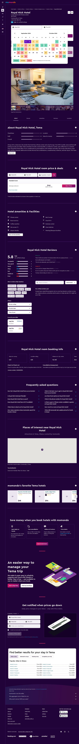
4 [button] (33, 41)
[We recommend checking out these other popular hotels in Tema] (76, 486)
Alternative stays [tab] (24, 656)
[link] (42, 543)
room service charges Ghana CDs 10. (46, 268)
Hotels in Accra (13, 664)
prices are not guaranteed (41, 689)
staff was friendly (22, 285)
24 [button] (29, 52)
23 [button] (26, 52)
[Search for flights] (3, 7)
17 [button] (29, 49)
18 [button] (33, 49)
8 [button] (22, 45)
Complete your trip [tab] (47, 656)
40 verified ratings (22, 22)
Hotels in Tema (49, 9)
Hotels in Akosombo (47, 666)
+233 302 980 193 (16, 20)
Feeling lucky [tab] (35, 656)
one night (27, 289)
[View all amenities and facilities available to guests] (76, 212)
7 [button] (18, 45)
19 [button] (37, 49)
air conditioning (12, 289)
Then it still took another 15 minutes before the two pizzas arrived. (54, 257)
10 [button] (29, 45)
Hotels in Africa (21, 9)
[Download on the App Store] (63, 715)
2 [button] (60, 41)
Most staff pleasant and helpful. (45, 260)
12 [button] (37, 45)
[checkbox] (15, 322)
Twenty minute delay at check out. (46, 272)
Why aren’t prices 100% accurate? (18, 699)
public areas (11, 296)
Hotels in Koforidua (47, 675)
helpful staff (21, 289)
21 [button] (18, 52)
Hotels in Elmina (46, 673)
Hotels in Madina (14, 675)
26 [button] (37, 52)
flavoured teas (19, 296)
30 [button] (26, 56)
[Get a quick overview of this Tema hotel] (76, 128)
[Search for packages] (3, 16)
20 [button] (15, 52)
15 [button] (22, 49)
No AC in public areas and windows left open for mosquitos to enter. (54, 270)
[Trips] (3, 24)
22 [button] (22, 52)
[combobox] (25, 617)
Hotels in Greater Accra (39, 9)
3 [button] (29, 41)
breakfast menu (12, 285)
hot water (18, 292)
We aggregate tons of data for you (19, 696)
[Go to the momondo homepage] (11, 2)
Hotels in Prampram (14, 673)
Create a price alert (65, 533)
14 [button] (18, 49)
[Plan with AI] (3, 19)
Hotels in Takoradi (47, 668)
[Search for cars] (3, 13)
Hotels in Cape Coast (48, 670)
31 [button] (64, 56)
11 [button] (33, 45)
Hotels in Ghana (29, 9)
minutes (24, 292)
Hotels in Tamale (14, 668)
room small (11, 292)
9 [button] (60, 45)
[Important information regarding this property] (76, 349)
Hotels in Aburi (13, 666)
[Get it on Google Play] (63, 712)
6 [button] (14, 45)
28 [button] (18, 56)
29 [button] (22, 56)
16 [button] (25, 49)
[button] (2, 2)
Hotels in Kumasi (47, 664)
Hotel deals (13, 9)
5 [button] (45, 45)
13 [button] (14, 49)
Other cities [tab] (14, 656)
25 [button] (33, 52)
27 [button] (14, 56)
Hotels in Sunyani (14, 670)
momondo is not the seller (16, 693)
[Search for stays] (3, 10)
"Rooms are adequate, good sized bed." (47, 262)
